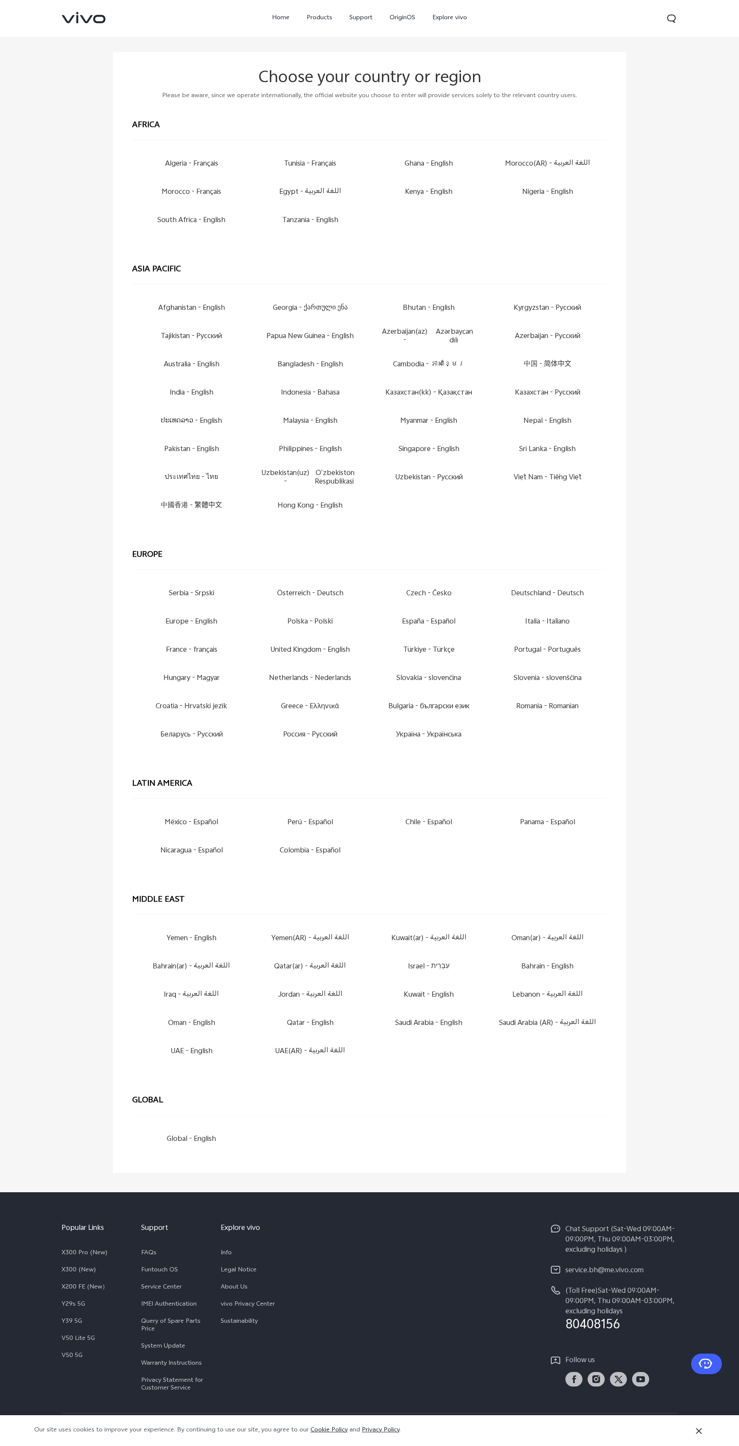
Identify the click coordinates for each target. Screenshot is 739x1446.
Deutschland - (547, 594)
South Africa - (191, 220)
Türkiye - (429, 650)
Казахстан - (547, 393)
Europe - (191, 622)
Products (319, 18)
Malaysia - (310, 421)
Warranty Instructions (171, 1364)
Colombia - (310, 851)
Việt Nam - (548, 478)
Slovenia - (548, 678)
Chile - (428, 823)
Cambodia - (429, 365)
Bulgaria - (429, 707)
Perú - (310, 823)
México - (191, 823)
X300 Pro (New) (85, 1253)
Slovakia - (428, 678)
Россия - (310, 735)
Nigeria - (547, 192)
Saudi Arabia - (428, 1023)
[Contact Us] (706, 1364)
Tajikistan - (191, 336)
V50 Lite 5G (78, 1339)
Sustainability (239, 1322)
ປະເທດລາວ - (191, 421)
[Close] (699, 1431)
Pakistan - (191, 449)
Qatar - (310, 1023)
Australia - (191, 365)
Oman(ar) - (547, 938)
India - (191, 393)
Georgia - (310, 308)
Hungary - (191, 678)
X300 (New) (79, 1270)
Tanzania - (310, 220)
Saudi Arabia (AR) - (547, 1023)
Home (281, 18)
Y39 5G (72, 1322)
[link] (84, 18)
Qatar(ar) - (310, 967)
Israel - (428, 967)
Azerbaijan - (547, 336)
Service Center (161, 1288)
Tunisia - (310, 164)
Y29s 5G (73, 1305)
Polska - (310, 622)
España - (428, 622)
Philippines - (310, 449)
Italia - (547, 622)
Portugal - (547, 650)
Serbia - (191, 594)
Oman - (191, 1023)
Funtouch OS (159, 1270)
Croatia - (191, 707)
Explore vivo (449, 18)
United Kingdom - (310, 650)
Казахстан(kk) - (428, 393)
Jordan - (310, 995)
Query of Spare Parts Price (171, 1325)
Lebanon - (547, 995)
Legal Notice (239, 1270)
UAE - (192, 1051)
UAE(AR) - (310, 1051)
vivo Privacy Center (248, 1305)
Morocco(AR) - (547, 164)
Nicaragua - (191, 851)
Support (360, 18)
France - (191, 650)
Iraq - (191, 995)
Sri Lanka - (547, 449)
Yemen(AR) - (310, 938)
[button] (671, 18)
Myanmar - (428, 421)
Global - (191, 1139)
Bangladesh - (310, 365)
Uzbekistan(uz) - (308, 477)
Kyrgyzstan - (547, 308)
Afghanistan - (191, 308)
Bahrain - (547, 967)
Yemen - (191, 938)
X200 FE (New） (85, 1288)
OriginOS (402, 18)
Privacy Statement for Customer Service (172, 1385)
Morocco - (191, 192)
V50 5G (72, 1356)
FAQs (149, 1253)
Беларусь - (191, 735)
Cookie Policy (329, 1430)
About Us (234, 1288)
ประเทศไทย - (191, 478)
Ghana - (429, 164)
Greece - (310, 707)
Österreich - (310, 594)
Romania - (547, 707)
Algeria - (191, 164)
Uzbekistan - (429, 478)
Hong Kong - (310, 506)
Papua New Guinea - (310, 336)
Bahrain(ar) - (191, 967)
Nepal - (547, 421)
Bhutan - (429, 308)
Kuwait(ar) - (429, 938)
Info (226, 1253)
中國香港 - (191, 506)
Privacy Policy (380, 1430)
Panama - (547, 823)
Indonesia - (310, 393)
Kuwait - (429, 995)
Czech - (429, 594)
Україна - (428, 735)
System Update (163, 1347)
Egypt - (310, 192)
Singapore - (429, 449)
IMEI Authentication (169, 1305)
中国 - (547, 365)
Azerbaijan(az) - (427, 336)
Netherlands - (310, 678)
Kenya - (428, 192)
